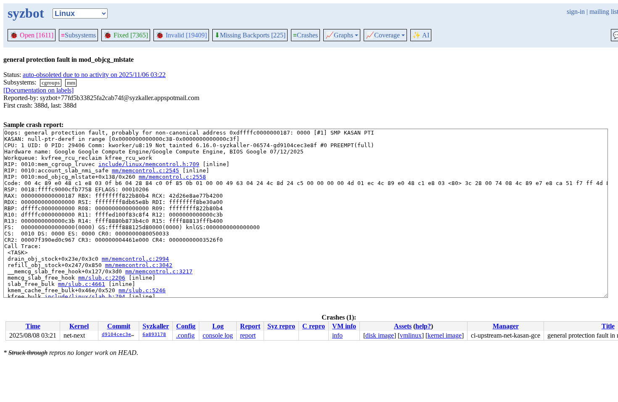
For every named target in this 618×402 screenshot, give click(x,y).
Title (608, 326)
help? (423, 326)
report (248, 335)
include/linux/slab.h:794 (85, 297)
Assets (403, 326)
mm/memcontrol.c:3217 (159, 271)
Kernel (79, 326)
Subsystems (78, 35)
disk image (379, 335)
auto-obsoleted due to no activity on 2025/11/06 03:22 (94, 74)
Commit (118, 326)
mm (71, 82)
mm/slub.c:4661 (81, 284)
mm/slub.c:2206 (101, 278)
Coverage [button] (383, 35)
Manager (506, 326)
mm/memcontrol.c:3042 (138, 265)
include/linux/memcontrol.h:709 (148, 164)
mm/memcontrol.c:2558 (172, 177)
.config (185, 335)
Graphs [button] (339, 35)
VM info (344, 326)
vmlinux (411, 335)
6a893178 (154, 334)
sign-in (576, 11)
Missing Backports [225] (249, 35)
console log (218, 335)
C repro (313, 326)
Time (33, 326)
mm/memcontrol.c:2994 (135, 259)
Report (250, 326)
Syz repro (281, 326)
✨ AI (420, 35)
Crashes (305, 35)
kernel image (445, 335)
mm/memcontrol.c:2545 (145, 170)
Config (185, 326)
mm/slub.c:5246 (142, 290)
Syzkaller (156, 326)
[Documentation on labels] (38, 90)
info (337, 335)
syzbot (26, 13)
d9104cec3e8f (119, 334)
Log (218, 326)
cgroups (51, 82)
